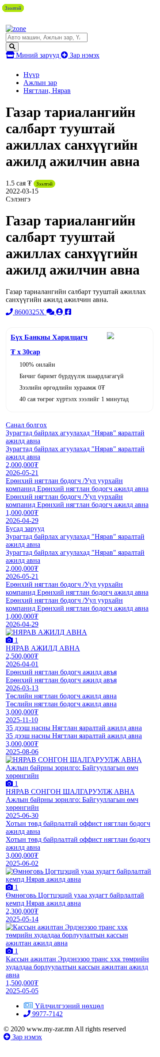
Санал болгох (26, 425)
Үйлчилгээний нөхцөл (69, 1006)
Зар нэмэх (83, 55)
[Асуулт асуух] (51, 312)
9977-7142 (46, 1014)
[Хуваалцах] (68, 312)
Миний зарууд (37, 55)
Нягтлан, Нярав (47, 90)
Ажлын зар (40, 82)
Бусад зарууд (25, 528)
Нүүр (31, 74)
